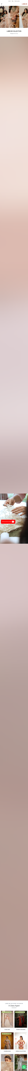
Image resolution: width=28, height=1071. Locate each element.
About (9, 1)
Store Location (17, 1)
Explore (14, 21)
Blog (12, 1)
